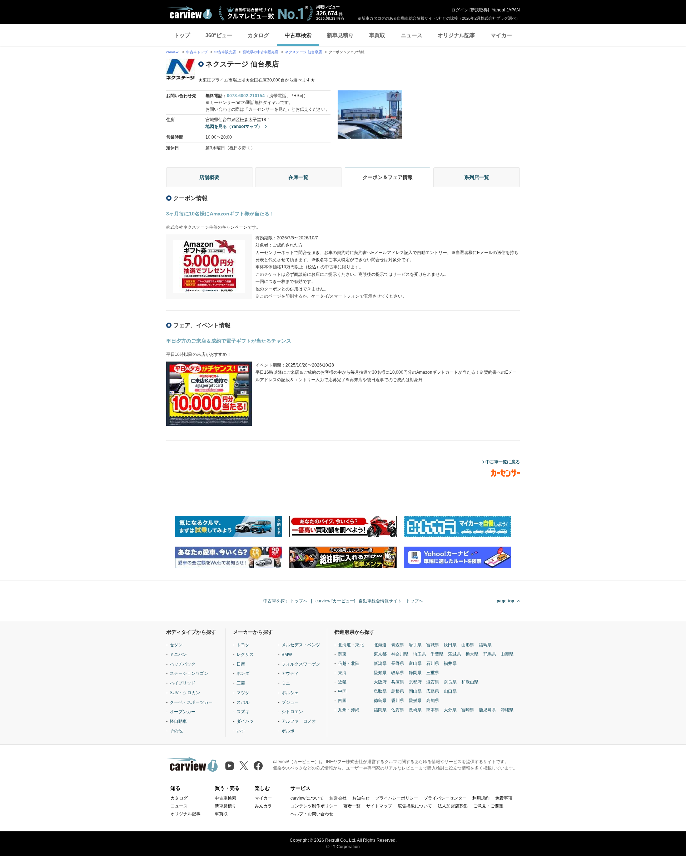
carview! (172, 52)
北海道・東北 (351, 644)
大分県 (450, 709)
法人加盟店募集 (453, 805)
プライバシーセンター (445, 798)
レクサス (245, 654)
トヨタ (243, 644)
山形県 (467, 644)
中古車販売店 (225, 52)
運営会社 (338, 798)
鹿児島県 (487, 709)
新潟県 (380, 663)
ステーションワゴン (189, 673)
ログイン (459, 10)
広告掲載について (415, 805)
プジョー (290, 702)
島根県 (397, 691)
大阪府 (380, 682)
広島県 (432, 691)
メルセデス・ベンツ (301, 644)
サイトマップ (379, 805)
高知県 (432, 700)
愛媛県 (415, 700)
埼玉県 (419, 654)
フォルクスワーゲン (301, 664)
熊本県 (432, 709)
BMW (287, 654)
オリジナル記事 (456, 35)
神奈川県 (399, 654)
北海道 (380, 644)
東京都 (380, 654)
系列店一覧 (476, 177)
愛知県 (380, 672)
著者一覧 (352, 805)
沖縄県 (507, 709)
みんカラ (263, 805)
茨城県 (454, 654)
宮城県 (432, 644)
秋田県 (450, 644)
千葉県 (437, 654)
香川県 (397, 700)
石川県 (432, 663)
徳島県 (380, 700)
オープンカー (182, 711)
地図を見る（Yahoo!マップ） (233, 126)
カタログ (258, 35)
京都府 (415, 682)
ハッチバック (182, 664)
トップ (182, 35)
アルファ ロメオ (299, 721)
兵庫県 (397, 682)
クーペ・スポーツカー (191, 702)
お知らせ (360, 798)
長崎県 (415, 709)
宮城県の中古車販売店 (260, 52)
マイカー (501, 35)
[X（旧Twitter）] (244, 766)
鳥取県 (380, 691)
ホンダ (243, 673)
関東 (342, 654)
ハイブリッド (182, 683)
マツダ (243, 692)
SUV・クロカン (185, 692)
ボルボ (288, 730)
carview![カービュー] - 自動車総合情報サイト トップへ (369, 601)
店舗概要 (209, 177)
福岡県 (380, 709)
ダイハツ (245, 721)
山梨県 (507, 654)
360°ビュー (218, 35)
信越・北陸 (348, 663)
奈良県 (450, 682)
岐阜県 (397, 672)
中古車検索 (298, 35)
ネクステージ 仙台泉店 (303, 52)
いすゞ (243, 730)
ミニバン (178, 654)
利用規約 (480, 798)
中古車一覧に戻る (503, 461)
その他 (176, 730)
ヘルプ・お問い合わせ (311, 813)
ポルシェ (290, 692)
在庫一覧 (298, 177)
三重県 (432, 672)
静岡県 (415, 672)
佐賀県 (397, 709)
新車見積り (340, 35)
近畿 (342, 682)
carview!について (307, 798)
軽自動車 (178, 721)
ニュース (411, 35)
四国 (342, 700)
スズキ (243, 711)
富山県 (415, 663)
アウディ (290, 673)
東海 (342, 672)
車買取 (377, 35)
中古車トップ (197, 52)
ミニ (286, 683)
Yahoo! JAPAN (506, 10)
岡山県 (415, 691)
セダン (176, 644)
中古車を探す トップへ (285, 601)
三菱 (241, 683)
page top (505, 601)
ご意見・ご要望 (488, 805)
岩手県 (415, 644)
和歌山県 (469, 682)
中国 (342, 691)
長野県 (397, 663)
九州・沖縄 (348, 709)
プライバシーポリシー (396, 798)
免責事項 (503, 798)
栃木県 (472, 654)
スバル (243, 702)
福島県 (485, 644)
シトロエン (292, 711)
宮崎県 (467, 709)
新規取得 (479, 10)
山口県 (450, 691)
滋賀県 (432, 682)
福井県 (450, 663)
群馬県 (489, 654)
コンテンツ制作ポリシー (314, 805)
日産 (241, 664)
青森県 (397, 644)
